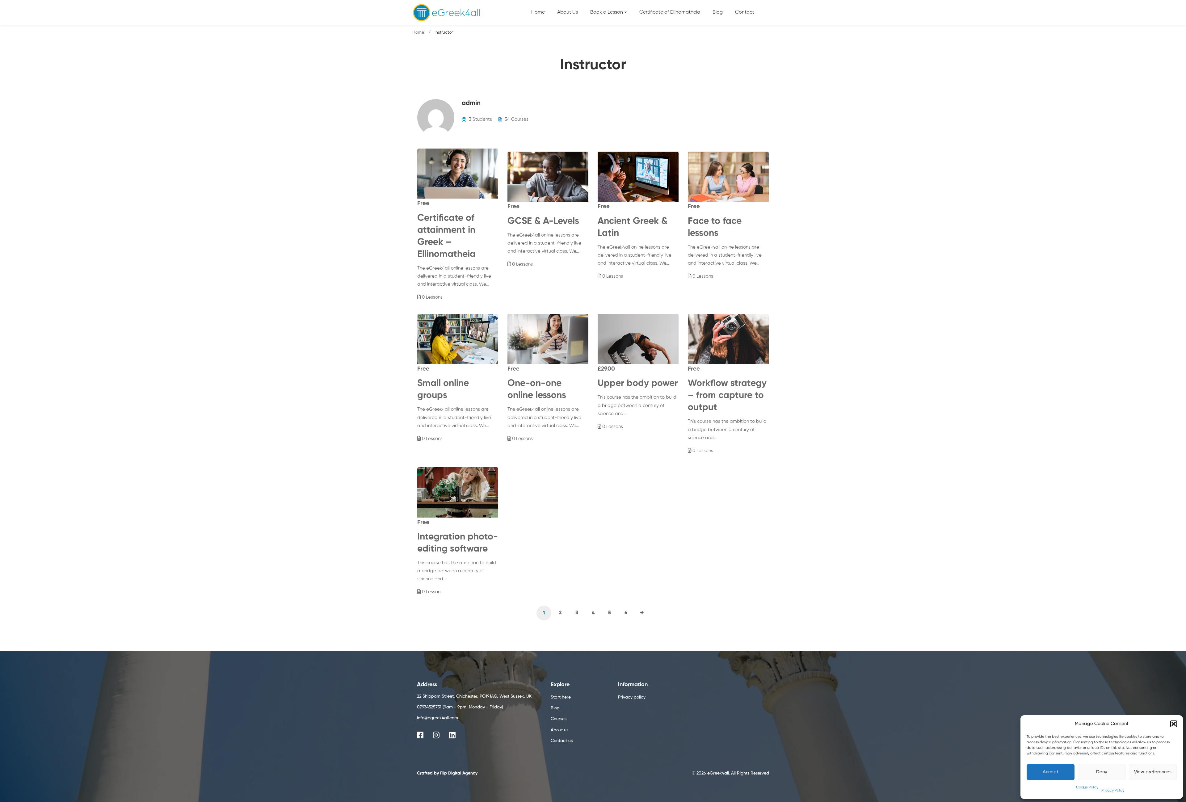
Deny (1101, 772)
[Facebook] (420, 735)
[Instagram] (436, 735)
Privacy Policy (1112, 790)
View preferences (1152, 772)
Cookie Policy (1087, 787)
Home (418, 32)
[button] (1174, 724)
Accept (1050, 772)
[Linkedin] (452, 735)
